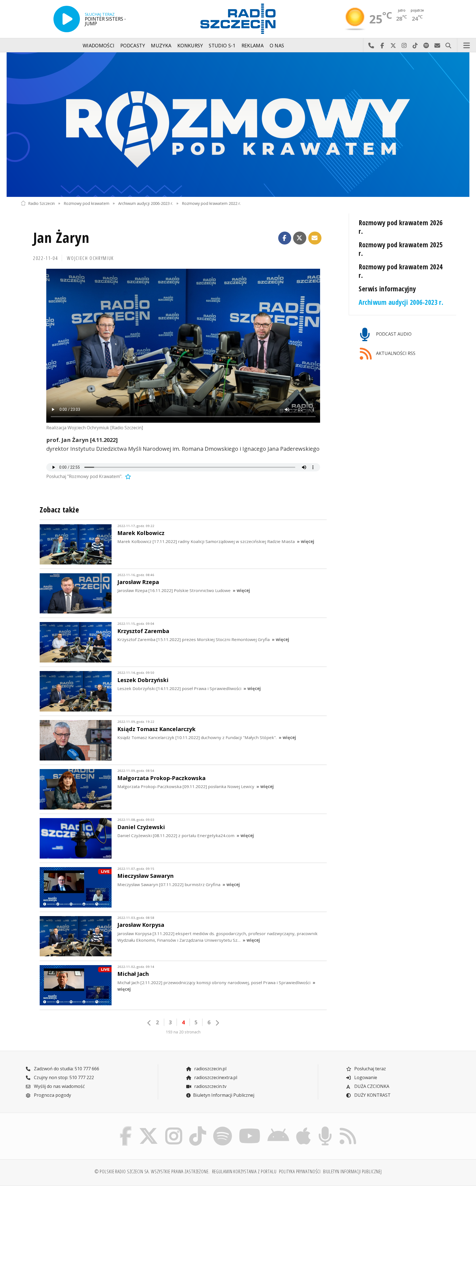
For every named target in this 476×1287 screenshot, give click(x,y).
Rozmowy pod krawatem (86, 203)
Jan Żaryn (61, 237)
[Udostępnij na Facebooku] (284, 238)
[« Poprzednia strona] (149, 1023)
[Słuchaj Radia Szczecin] (66, 19)
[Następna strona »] (217, 1023)
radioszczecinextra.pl (215, 1077)
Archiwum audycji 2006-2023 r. (145, 203)
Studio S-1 (222, 45)
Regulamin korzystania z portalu (244, 1171)
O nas (277, 45)
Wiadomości (99, 45)
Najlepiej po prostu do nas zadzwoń (371, 45)
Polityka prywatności (300, 1171)
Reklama (253, 45)
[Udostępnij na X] (299, 238)
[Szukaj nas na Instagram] (174, 1128)
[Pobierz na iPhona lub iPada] (303, 1128)
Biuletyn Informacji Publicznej (223, 1095)
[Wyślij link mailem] (314, 238)
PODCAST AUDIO (393, 334)
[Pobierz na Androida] (278, 1128)
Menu (466, 45)
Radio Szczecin (41, 203)
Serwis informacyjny (387, 288)
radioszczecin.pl (209, 1069)
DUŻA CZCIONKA (371, 1086)
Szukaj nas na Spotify (426, 45)
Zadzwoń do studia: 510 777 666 (66, 1069)
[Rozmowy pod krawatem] (238, 124)
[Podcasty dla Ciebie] (325, 1128)
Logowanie (365, 1077)
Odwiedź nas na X (393, 45)
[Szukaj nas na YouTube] (250, 1128)
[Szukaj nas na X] (149, 1128)
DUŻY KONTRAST (372, 1095)
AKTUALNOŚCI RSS (395, 353)
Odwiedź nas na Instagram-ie (404, 45)
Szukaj (448, 45)
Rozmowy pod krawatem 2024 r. (400, 271)
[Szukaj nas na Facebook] (126, 1128)
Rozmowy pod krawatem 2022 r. (211, 203)
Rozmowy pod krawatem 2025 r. (400, 249)
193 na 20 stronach (183, 1032)
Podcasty (132, 45)
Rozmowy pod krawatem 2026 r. (400, 227)
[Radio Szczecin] (238, 18)
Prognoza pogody (52, 1095)
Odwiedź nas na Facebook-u (382, 45)
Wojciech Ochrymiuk (90, 258)
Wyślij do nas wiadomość (437, 45)
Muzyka (161, 45)
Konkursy (190, 45)
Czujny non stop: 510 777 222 (63, 1077)
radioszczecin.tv (209, 1086)
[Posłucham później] (127, 476)
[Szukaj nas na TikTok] (198, 1128)
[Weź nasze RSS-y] (348, 1128)
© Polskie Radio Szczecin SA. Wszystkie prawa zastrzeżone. (152, 1171)
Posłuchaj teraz (369, 1069)
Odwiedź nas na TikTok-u (415, 45)
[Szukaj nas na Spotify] (222, 1128)
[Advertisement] (73, 1233)
